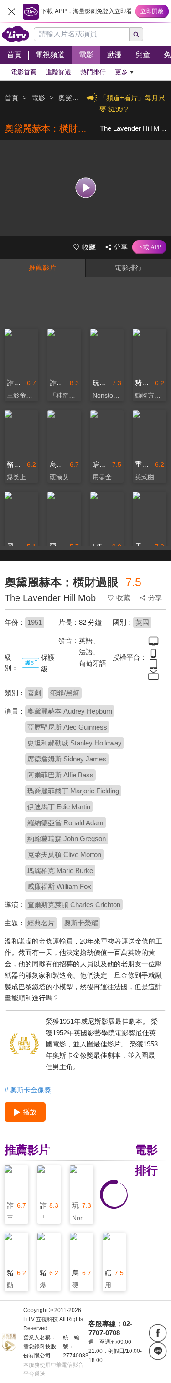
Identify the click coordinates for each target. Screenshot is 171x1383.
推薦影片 (42, 267)
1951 (34, 622)
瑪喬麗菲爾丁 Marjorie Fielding (73, 791)
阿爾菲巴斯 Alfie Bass (60, 775)
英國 (142, 622)
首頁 (11, 98)
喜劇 (34, 693)
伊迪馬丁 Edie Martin (58, 807)
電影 (38, 98)
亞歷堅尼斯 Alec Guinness (67, 727)
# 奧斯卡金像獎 (28, 1090)
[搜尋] (136, 34)
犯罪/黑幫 (64, 693)
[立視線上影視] (15, 34)
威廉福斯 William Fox (59, 886)
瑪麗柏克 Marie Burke (60, 870)
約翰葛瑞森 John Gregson (66, 838)
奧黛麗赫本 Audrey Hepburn (69, 711)
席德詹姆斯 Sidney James (66, 759)
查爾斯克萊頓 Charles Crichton (73, 904)
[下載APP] (149, 247)
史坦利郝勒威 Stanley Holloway (74, 743)
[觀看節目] (85, 188)
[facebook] (158, 1333)
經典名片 (41, 923)
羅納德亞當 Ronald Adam (65, 823)
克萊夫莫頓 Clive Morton (64, 854)
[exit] (11, 11)
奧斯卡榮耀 (81, 923)
